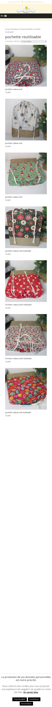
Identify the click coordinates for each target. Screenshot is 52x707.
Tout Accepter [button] (19, 699)
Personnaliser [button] (26, 704)
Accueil (7, 29)
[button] (2, 15)
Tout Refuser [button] (34, 699)
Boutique (15, 29)
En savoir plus (30, 692)
